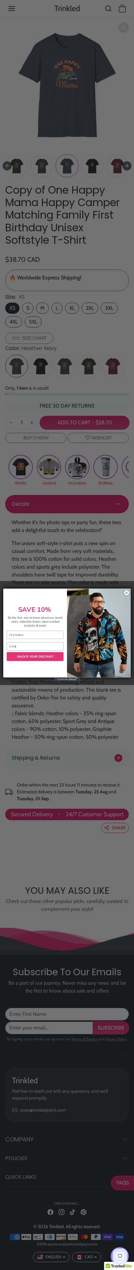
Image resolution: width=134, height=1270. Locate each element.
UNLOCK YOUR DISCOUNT (35, 657)
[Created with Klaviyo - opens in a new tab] (67, 679)
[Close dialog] (126, 593)
